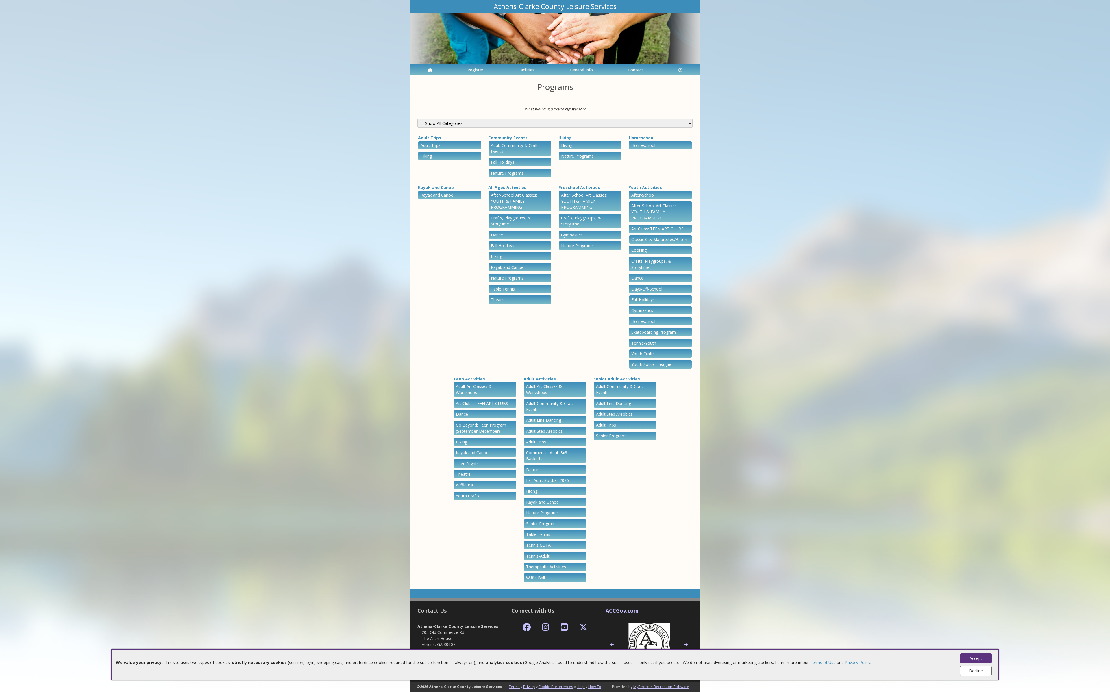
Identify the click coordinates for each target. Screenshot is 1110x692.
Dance (497, 235)
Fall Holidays (502, 162)
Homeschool (641, 137)
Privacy (529, 686)
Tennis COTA (538, 545)
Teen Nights (467, 463)
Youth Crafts (643, 353)
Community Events (508, 137)
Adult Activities (539, 379)
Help (581, 686)
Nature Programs (507, 173)
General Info (581, 70)
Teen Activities (469, 379)
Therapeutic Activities (546, 566)
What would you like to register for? (555, 109)
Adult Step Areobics (544, 431)
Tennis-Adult (538, 556)
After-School (643, 195)
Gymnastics (572, 235)
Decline (976, 671)
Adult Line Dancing (543, 420)
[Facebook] (527, 627)
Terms (514, 686)
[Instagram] (545, 627)
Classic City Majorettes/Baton (659, 239)
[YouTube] (564, 627)
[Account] (680, 69)
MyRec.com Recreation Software (661, 686)
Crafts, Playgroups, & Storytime (511, 221)
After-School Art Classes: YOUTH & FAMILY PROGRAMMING (514, 201)
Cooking (639, 250)
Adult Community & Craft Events (514, 148)
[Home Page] (430, 69)
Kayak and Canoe (436, 187)
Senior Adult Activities (616, 379)
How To (594, 686)
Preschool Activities (579, 187)
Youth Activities (645, 187)
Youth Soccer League (651, 364)
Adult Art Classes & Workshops (474, 389)
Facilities (526, 70)
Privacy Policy (857, 662)
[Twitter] (583, 627)
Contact (635, 70)
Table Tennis (503, 289)
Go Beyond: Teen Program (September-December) (481, 428)
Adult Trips (429, 137)
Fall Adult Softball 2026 (547, 480)
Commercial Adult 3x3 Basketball (546, 455)
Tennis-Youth (643, 343)
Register (475, 70)
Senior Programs (542, 523)
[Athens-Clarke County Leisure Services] (555, 38)
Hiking (426, 156)
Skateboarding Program (653, 332)
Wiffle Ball (465, 485)
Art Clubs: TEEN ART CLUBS (657, 229)
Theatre (498, 299)
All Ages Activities (507, 187)
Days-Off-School (646, 289)
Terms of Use (823, 662)
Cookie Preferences (555, 686)
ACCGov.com (622, 610)
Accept (976, 658)
